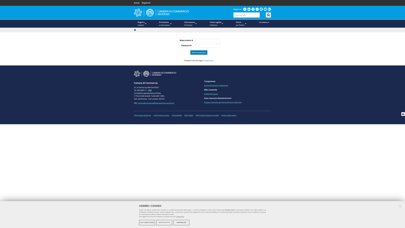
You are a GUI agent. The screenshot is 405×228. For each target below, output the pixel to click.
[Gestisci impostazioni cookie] (403, 114)
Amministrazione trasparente (216, 85)
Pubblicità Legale (211, 94)
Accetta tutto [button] (164, 222)
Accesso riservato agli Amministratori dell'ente (222, 102)
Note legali (188, 115)
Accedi (136, 3)
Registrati (146, 3)
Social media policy (228, 115)
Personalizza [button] (181, 222)
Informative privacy (161, 115)
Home (135, 30)
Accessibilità (177, 115)
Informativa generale (142, 115)
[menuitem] (141, 24)
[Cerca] (268, 15)
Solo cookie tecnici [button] (147, 222)
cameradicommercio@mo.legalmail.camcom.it (156, 103)
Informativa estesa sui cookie (207, 115)
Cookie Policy (180, 216)
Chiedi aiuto (208, 60)
